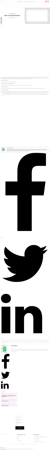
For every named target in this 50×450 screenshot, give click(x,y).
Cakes (18, 438)
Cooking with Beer (19, 440)
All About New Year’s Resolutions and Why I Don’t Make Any (41, 437)
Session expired (2, 447)
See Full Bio (27, 150)
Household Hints (12, 13)
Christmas (18, 439)
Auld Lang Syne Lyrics (36, 438)
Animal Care (18, 436)
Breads (18, 437)
